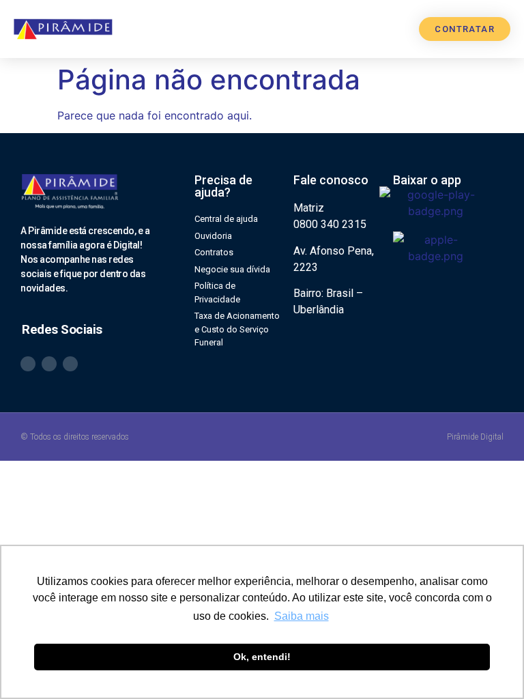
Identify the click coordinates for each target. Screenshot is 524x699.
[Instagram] (49, 363)
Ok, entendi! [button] (262, 656)
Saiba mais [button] (301, 616)
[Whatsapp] (27, 363)
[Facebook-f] (70, 363)
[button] (398, 29)
